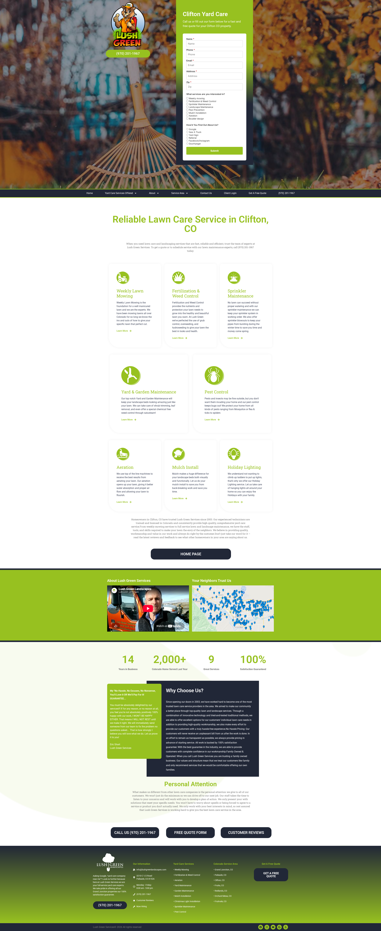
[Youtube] (273, 927)
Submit (214, 150)
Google (192, 129)
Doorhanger (194, 144)
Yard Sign (193, 135)
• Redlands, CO (220, 891)
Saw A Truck (194, 132)
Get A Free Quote (257, 193)
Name (190, 39)
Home (89, 193)
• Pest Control (179, 912)
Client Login (230, 193)
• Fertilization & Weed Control (186, 875)
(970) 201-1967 (286, 193)
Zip (188, 82)
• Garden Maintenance (183, 891)
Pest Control (216, 392)
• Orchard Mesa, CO (223, 896)
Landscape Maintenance (200, 107)
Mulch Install (185, 467)
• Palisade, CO (220, 875)
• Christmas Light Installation (186, 901)
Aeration (192, 116)
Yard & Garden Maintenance (148, 392)
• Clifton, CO (219, 880)
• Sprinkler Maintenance (184, 906)
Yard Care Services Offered (119, 193)
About (152, 193)
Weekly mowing (196, 98)
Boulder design (196, 119)
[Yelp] (285, 927)
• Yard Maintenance (182, 885)
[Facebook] (260, 927)
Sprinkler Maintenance (199, 104)
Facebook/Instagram (199, 141)
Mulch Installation (197, 113)
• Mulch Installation (182, 896)
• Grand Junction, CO (223, 869)
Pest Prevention (196, 110)
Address (191, 71)
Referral (192, 138)
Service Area (177, 193)
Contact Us (206, 193)
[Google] (279, 927)
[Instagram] (266, 927)
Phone (190, 50)
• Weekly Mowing (181, 869)
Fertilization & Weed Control (202, 101)
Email (190, 61)
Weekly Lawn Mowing (130, 293)
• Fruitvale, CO (220, 901)
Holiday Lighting (244, 467)
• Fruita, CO (219, 885)
